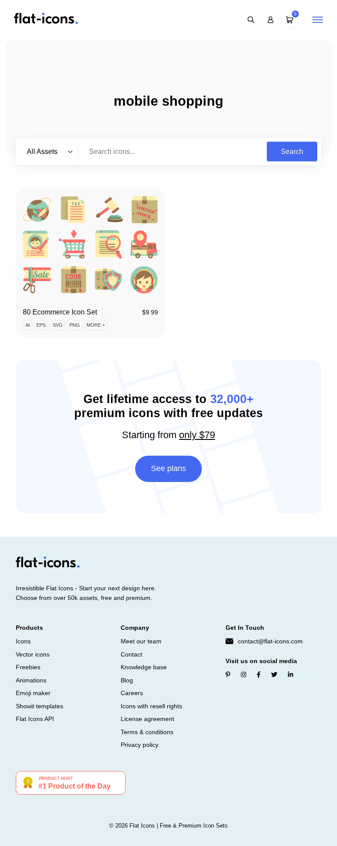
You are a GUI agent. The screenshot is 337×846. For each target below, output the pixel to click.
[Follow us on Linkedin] (290, 674)
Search (292, 151)
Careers (132, 692)
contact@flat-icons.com (270, 641)
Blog (127, 680)
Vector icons (33, 654)
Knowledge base (144, 667)
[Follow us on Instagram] (243, 674)
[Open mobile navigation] (317, 20)
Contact (131, 654)
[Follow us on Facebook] (259, 674)
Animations (31, 680)
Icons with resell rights (151, 706)
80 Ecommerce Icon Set (60, 312)
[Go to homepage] (46, 19)
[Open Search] (251, 20)
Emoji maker (33, 692)
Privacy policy (139, 744)
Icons (23, 641)
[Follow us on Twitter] (274, 674)
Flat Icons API (35, 718)
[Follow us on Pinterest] (228, 674)
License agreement (147, 718)
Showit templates (39, 706)
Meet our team (141, 641)
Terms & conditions (147, 731)
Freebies (28, 667)
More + (95, 325)
